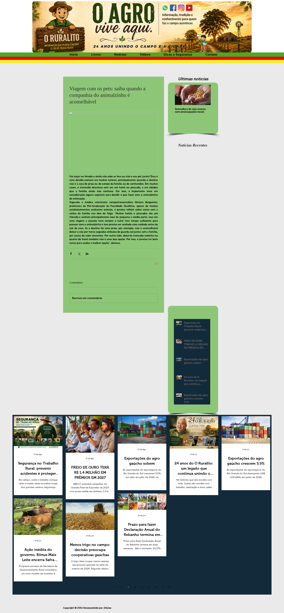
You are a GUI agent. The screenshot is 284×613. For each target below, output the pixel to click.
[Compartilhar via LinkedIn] (87, 253)
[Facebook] (173, 8)
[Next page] (163, 587)
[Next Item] (205, 95)
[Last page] (170, 587)
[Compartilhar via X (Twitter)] (79, 253)
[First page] (114, 587)
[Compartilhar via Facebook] (70, 253)
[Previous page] (121, 587)
